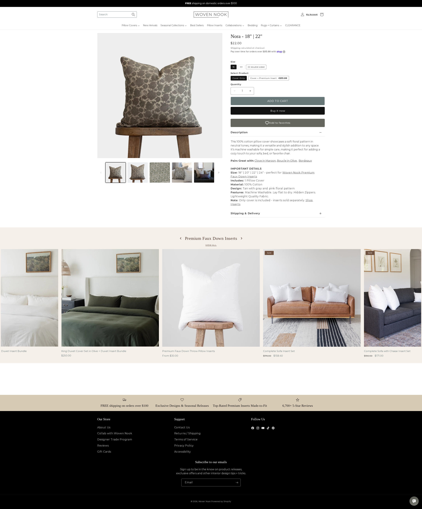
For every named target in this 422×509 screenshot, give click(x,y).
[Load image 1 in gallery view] (115, 172)
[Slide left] (101, 172)
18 (233, 67)
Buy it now (277, 110)
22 (242, 67)
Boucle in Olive (287, 160)
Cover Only (238, 78)
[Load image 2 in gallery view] (137, 172)
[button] (117, 14)
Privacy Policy (184, 445)
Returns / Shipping (187, 433)
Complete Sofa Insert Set (279, 351)
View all (211, 245)
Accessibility (182, 451)
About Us (103, 427)
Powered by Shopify (221, 501)
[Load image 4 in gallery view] (182, 172)
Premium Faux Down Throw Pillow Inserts (188, 351)
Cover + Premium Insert (268, 78)
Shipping (235, 48)
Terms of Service (186, 439)
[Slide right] (218, 172)
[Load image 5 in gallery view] (204, 172)
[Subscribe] (237, 482)
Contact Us (182, 427)
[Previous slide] (180, 238)
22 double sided (256, 67)
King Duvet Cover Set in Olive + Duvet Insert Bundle (93, 351)
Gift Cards (104, 451)
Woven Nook (204, 501)
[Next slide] (241, 238)
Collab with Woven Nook (114, 433)
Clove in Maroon (265, 160)
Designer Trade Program (114, 439)
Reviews (103, 445)
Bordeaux (305, 160)
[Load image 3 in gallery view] (160, 172)
